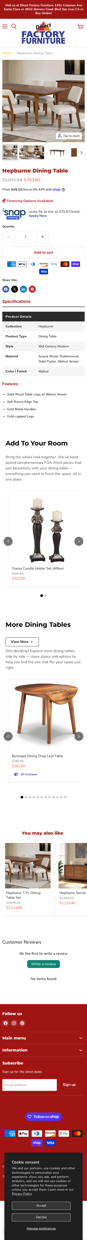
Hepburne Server (72, 893)
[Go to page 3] (30, 797)
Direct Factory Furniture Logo (43, 32)
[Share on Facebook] (5, 289)
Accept (41, 1205)
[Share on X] (14, 289)
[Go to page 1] (41, 595)
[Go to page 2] (46, 596)
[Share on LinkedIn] (23, 289)
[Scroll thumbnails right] (80, 152)
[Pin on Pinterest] (32, 289)
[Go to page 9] (53, 797)
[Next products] (78, 541)
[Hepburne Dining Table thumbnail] (10, 152)
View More (20, 641)
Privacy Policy (22, 1194)
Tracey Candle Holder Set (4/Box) (38, 568)
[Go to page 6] (42, 797)
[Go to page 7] (46, 797)
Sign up (69, 1084)
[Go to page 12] (65, 797)
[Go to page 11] (61, 797)
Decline (41, 1217)
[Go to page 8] (49, 797)
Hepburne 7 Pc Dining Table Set (23, 895)
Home (7, 53)
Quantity (8, 226)
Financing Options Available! (29, 201)
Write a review (43, 964)
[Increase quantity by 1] (43, 237)
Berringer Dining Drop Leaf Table (37, 756)
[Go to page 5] (38, 797)
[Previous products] (8, 541)
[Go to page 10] (57, 797)
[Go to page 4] (34, 797)
